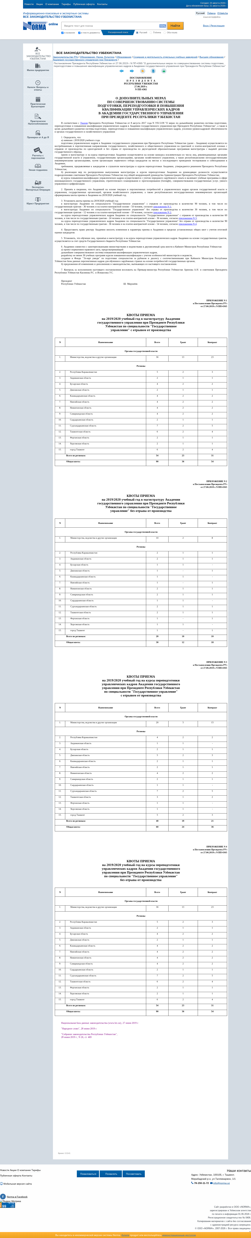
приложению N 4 (188, 224)
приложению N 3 (188, 218)
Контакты (102, 4)
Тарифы (66, 4)
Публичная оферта (84, 4)
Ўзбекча (211, 13)
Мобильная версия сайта (17, 1183)
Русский (200, 13)
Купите (125, 1235)
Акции (39, 4)
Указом (84, 123)
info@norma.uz (221, 1183)
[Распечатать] (164, 71)
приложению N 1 (162, 206)
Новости (29, 4)
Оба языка (172, 32)
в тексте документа (90, 33)
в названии (69, 33)
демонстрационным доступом (179, 1235)
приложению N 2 (162, 212)
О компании (52, 4)
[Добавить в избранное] (143, 71)
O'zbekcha (222, 13)
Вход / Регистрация (214, 25)
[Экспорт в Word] (153, 71)
